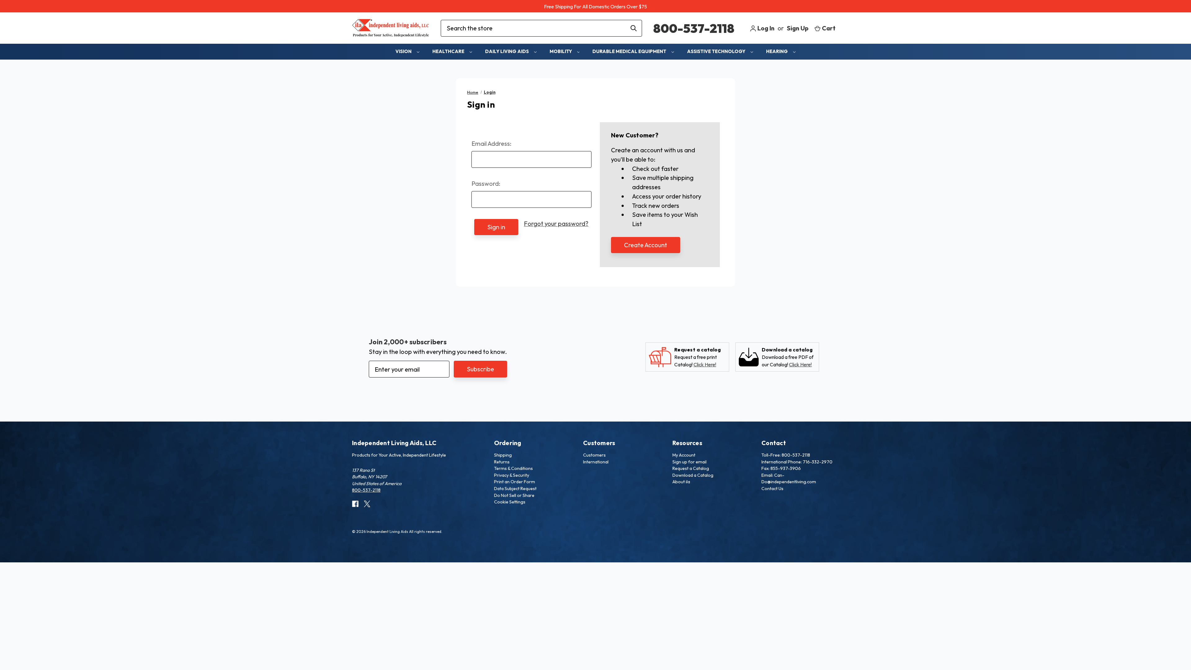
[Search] (633, 28)
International (596, 462)
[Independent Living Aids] (391, 28)
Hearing (777, 51)
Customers (594, 455)
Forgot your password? (556, 223)
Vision (404, 51)
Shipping (503, 455)
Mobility (561, 51)
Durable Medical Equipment (629, 51)
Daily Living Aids (507, 51)
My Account (683, 455)
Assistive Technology (716, 51)
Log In (765, 28)
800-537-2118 (693, 28)
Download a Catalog (692, 475)
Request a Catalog (690, 468)
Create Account (645, 245)
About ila (681, 482)
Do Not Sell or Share (514, 495)
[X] (367, 504)
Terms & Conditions (513, 468)
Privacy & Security (511, 475)
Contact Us (772, 488)
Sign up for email (689, 462)
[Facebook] (355, 504)
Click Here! (705, 364)
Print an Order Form (514, 482)
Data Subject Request (515, 488)
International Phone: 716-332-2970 (796, 462)
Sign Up (798, 28)
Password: (485, 183)
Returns (502, 462)
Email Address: (491, 143)
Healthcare (448, 51)
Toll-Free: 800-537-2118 (785, 455)
